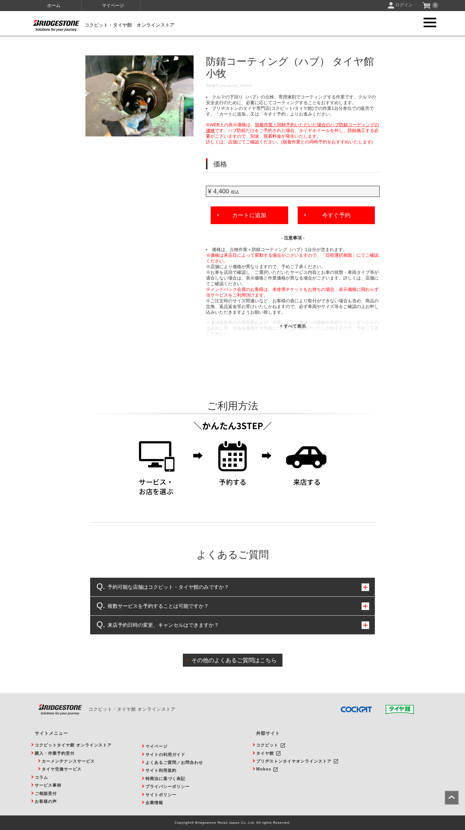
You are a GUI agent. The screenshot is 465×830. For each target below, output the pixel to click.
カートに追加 (249, 215)
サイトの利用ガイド (165, 754)
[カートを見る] (427, 6)
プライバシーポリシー (168, 786)
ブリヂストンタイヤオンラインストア (294, 761)
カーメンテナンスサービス (68, 761)
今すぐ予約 (336, 215)
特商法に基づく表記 (165, 778)
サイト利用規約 (161, 770)
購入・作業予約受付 (55, 753)
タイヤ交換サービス (62, 769)
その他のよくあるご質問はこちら (234, 660)
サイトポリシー (161, 794)
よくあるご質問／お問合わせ (174, 762)
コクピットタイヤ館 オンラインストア (73, 745)
